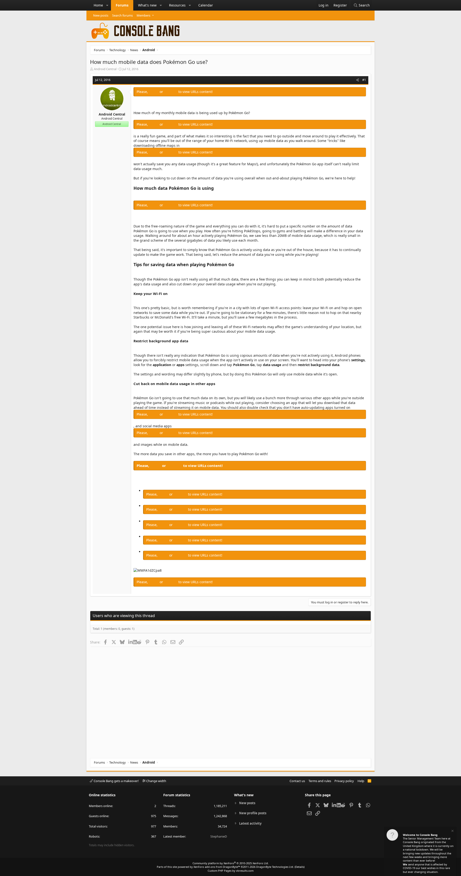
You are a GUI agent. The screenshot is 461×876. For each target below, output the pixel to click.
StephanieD (218, 836)
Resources (177, 5)
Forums (122, 5)
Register (171, 91)
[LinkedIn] (130, 642)
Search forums (122, 15)
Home (98, 5)
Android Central (105, 69)
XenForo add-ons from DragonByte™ (217, 867)
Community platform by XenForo (231, 863)
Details (299, 867)
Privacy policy (344, 781)
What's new (147, 5)
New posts (100, 15)
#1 (364, 80)
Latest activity (250, 823)
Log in (154, 91)
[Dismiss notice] (452, 831)
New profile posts (252, 813)
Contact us (297, 781)
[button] (107, 5)
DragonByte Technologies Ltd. (275, 867)
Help (361, 781)
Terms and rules (320, 781)
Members (143, 15)
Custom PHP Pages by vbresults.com (231, 870)
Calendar (205, 5)
